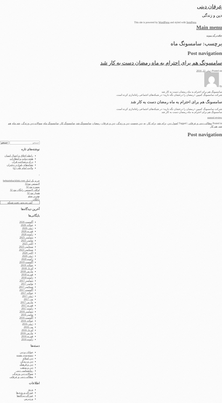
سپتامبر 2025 (26, 246)
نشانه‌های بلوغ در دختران (20, 165)
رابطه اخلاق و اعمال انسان (18, 155)
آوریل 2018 (27, 268)
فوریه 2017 (27, 305)
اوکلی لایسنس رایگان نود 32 (25, 190)
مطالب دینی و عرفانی (200, 123)
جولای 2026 (27, 225)
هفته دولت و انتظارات (21, 158)
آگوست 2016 (26, 317)
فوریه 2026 (27, 231)
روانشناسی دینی (24, 370)
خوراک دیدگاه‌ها (25, 395)
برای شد (161, 123)
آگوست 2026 (26, 222)
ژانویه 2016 (27, 339)
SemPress (191, 22)
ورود (30, 389)
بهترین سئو (34, 196)
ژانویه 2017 (27, 308)
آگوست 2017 (26, 290)
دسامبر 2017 (26, 280)
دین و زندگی (122, 123)
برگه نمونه (211, 35)
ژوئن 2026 (27, 228)
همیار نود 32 (33, 193)
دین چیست (136, 123)
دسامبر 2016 (26, 311)
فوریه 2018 (27, 274)
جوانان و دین (26, 352)
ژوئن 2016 (27, 324)
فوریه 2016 (27, 336)
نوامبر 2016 (27, 314)
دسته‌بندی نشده (25, 355)
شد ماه (16, 123)
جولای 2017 (27, 293)
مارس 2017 (26, 302)
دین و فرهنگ (26, 364)
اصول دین (173, 123)
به (145, 123)
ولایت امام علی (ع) (23, 168)
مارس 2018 (26, 271)
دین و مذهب (26, 367)
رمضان (96, 123)
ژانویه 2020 (27, 259)
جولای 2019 (27, 265)
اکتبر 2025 (27, 243)
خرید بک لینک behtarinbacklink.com (21, 180)
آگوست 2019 (26, 262)
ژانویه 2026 (27, 234)
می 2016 (28, 327)
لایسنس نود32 (32, 183)
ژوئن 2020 (27, 256)
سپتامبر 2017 (26, 286)
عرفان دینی (209, 6)
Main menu (209, 27)
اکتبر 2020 (27, 252)
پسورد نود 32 (33, 186)
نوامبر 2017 (27, 283)
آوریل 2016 (27, 330)
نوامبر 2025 (27, 240)
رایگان (36, 199)
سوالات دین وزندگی (31, 123)
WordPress (164, 22)
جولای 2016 (27, 320)
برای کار (151, 123)
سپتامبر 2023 (26, 249)
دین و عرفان (108, 123)
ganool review (214, 117)
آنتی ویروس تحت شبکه (19, 202)
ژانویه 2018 (27, 277)
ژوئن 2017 (27, 296)
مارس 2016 (26, 333)
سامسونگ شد (83, 123)
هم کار (213, 126)
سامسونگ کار (67, 123)
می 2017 (28, 299)
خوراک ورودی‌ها (24, 392)
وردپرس (28, 398)
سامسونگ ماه (51, 123)
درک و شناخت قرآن (22, 161)
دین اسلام (28, 358)
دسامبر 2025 (26, 237)
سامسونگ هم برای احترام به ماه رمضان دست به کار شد (161, 63)
